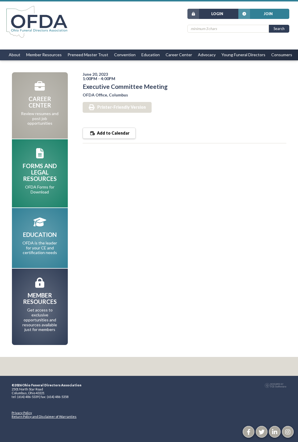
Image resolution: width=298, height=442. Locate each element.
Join (268, 14)
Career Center (179, 54)
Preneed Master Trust (88, 54)
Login (217, 14)
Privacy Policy (22, 413)
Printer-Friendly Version (121, 107)
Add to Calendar (113, 133)
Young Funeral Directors (243, 54)
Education (150, 54)
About (14, 54)
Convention (125, 54)
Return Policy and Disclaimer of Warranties (44, 416)
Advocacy (207, 54)
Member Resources (44, 54)
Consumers (281, 54)
